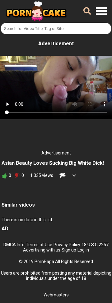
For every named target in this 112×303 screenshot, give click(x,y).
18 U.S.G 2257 (95, 244)
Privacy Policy (67, 244)
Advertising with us (41, 249)
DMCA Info (14, 244)
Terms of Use (39, 244)
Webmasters (56, 294)
